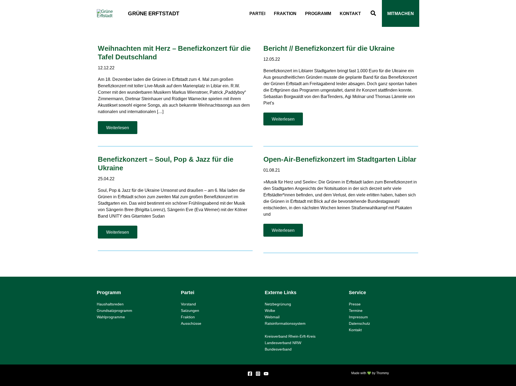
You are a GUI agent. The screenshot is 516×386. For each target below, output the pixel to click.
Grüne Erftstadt (153, 13)
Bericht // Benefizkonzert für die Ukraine (329, 48)
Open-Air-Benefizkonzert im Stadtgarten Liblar (339, 159)
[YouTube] (266, 373)
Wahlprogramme (111, 317)
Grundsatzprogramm (114, 310)
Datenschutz (359, 323)
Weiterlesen (120, 129)
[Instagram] (258, 373)
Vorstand (188, 304)
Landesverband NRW (283, 342)
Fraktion (188, 317)
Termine (356, 310)
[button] (374, 13)
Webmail (272, 317)
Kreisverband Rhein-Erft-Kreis (290, 336)
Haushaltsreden (110, 304)
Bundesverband (278, 349)
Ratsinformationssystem (285, 323)
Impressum (358, 317)
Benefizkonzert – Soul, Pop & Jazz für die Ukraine (165, 163)
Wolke (270, 310)
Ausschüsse (191, 323)
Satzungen (190, 310)
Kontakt (355, 329)
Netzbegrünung (278, 304)
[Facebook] (250, 373)
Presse (355, 304)
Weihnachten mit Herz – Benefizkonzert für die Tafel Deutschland (174, 52)
